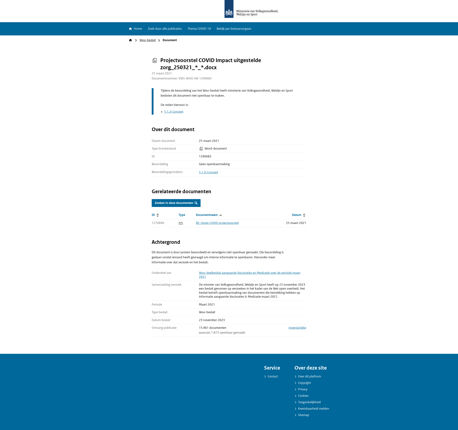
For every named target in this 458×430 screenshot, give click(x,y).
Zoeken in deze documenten (174, 203)
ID (164, 215)
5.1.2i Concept (173, 112)
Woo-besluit (148, 40)
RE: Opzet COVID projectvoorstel (217, 223)
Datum (299, 215)
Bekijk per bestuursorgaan (234, 29)
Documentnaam (208, 215)
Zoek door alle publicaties (165, 29)
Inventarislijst (297, 328)
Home (137, 29)
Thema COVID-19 (199, 29)
